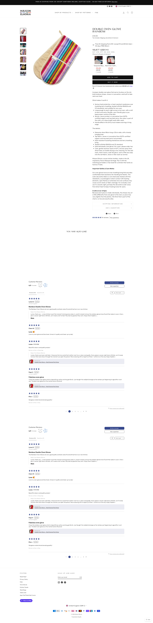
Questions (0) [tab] (40, 292)
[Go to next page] (86, 411)
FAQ (96, 12)
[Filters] (112, 292)
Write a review (114, 283)
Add (99, 72)
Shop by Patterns (83, 12)
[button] (96, 217)
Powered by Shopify (76, 616)
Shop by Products (63, 12)
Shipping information (113, 204)
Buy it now (113, 82)
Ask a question (113, 208)
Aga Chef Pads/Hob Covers (28, 595)
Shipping (102, 38)
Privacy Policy (24, 579)
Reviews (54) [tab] (32, 292)
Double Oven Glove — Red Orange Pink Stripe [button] (47, 362)
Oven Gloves (23, 584)
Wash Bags (23, 590)
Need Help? (23, 576)
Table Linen (23, 592)
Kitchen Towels (24, 587)
